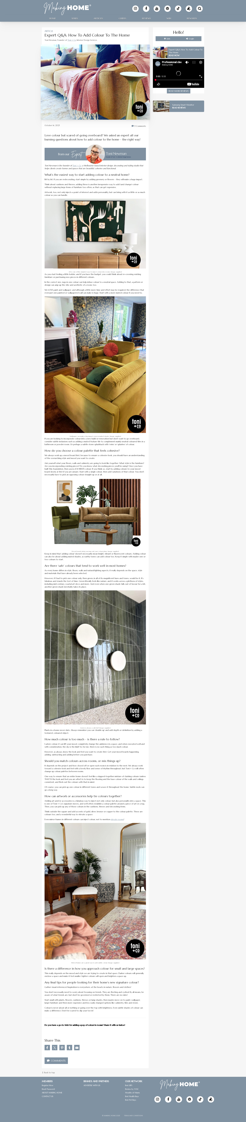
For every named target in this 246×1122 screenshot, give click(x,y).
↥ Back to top (48, 1072)
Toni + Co (71, 40)
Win (169, 18)
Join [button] (168, 38)
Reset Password (48, 1089)
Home (52, 18)
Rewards (192, 18)
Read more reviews (178, 91)
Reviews (146, 18)
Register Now (47, 1085)
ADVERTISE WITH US (92, 1085)
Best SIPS (128, 1085)
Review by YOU (131, 1089)
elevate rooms (117, 819)
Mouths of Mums (132, 1092)
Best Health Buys (132, 1096)
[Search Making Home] (199, 8)
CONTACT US (47, 1096)
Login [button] (191, 38)
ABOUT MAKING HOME (52, 1092)
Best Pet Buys (130, 1100)
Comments (57, 1060)
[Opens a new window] (135, 8)
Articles (98, 18)
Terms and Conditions (133, 1116)
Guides (122, 18)
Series (75, 18)
